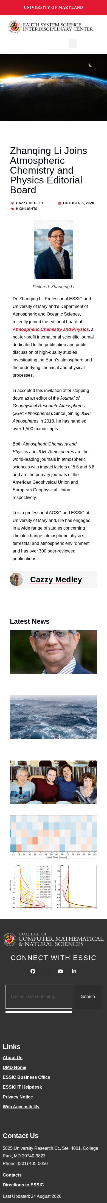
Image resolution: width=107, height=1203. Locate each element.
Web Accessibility (21, 1106)
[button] (73, 43)
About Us (12, 1057)
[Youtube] (60, 971)
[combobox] (38, 997)
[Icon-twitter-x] (47, 971)
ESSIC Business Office (26, 1077)
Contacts (12, 1175)
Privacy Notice (18, 1097)
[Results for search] (38, 1012)
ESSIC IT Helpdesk (22, 1087)
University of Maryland (53, 7)
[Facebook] (33, 971)
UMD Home (14, 1067)
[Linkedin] (74, 971)
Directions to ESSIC (23, 1185)
